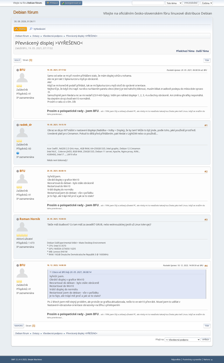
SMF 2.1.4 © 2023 (19, 359)
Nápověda (175, 359)
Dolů (17, 60)
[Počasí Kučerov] (17, 152)
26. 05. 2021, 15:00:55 (56, 219)
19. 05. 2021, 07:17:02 (56, 70)
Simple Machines (35, 359)
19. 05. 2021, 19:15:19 (56, 124)
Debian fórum (25, 12)
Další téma (202, 51)
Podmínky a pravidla (192, 359)
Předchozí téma (185, 51)
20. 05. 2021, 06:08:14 (56, 170)
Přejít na (160, 339)
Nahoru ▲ (208, 359)
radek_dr (26, 125)
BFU (22, 70)
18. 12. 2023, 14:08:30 (56, 265)
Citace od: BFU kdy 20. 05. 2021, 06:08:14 (71, 272)
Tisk (207, 60)
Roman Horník (30, 219)
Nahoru (19, 325)
